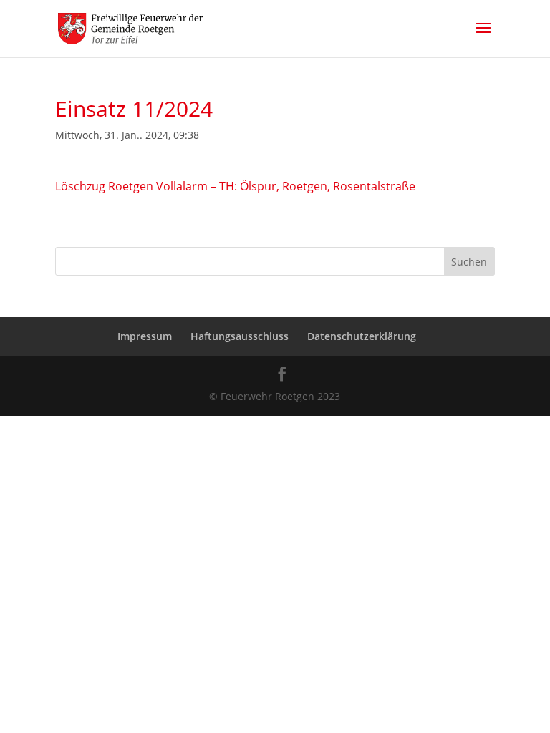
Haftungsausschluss (239, 336)
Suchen (469, 261)
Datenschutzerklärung (361, 336)
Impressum (144, 336)
